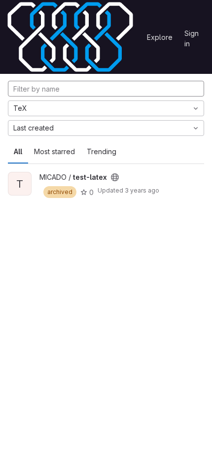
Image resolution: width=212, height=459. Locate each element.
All (18, 151)
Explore (160, 37)
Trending (101, 151)
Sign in (191, 35)
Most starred (54, 151)
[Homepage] (70, 37)
